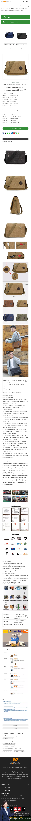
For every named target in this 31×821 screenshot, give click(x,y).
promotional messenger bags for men (12, 748)
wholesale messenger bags (9, 735)
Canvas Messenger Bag (8, 733)
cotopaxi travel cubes (19, 751)
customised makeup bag (9, 743)
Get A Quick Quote (16, 128)
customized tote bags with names (11, 741)
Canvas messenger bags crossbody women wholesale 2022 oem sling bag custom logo (9, 44)
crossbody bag (20, 733)
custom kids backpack (8, 738)
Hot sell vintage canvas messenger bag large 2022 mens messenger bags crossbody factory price (21, 44)
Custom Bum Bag (7, 751)
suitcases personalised (8, 746)
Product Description (8, 139)
